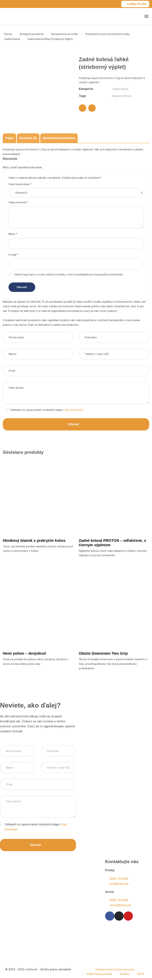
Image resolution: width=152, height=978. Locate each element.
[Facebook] (82, 108)
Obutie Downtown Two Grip (103, 653)
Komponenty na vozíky (64, 34)
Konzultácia (19, 914)
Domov (8, 34)
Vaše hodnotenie (20, 184)
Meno (13, 234)
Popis (9, 138)
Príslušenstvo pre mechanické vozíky (107, 34)
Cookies (124, 973)
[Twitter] (92, 108)
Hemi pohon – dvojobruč (24, 653)
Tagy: (82, 96)
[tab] (9, 138)
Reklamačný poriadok (99, 973)
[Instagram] (119, 916)
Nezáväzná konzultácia (59, 138)
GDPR (140, 973)
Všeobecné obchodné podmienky (115, 969)
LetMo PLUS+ (137, 4)
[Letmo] (15, 16)
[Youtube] (128, 916)
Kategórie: (86, 89)
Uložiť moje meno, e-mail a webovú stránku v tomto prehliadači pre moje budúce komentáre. (69, 274)
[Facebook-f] (109, 916)
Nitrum (127, 96)
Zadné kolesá (12, 39)
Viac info (39, 522)
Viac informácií (74, 410)
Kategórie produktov (32, 34)
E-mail (13, 254)
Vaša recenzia (18, 202)
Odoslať (73, 424)
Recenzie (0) (28, 138)
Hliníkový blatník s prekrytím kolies (34, 540)
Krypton (117, 96)
